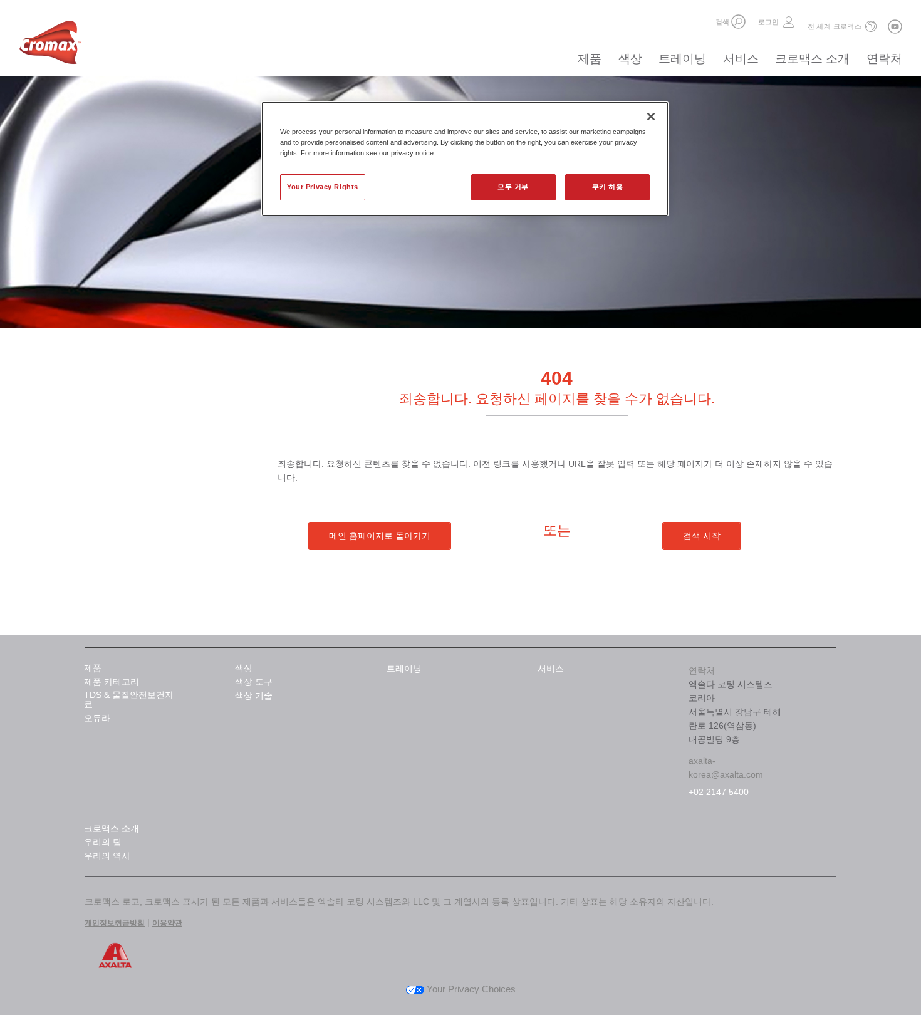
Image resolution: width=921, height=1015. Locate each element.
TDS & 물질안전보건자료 (129, 699)
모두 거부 (513, 186)
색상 (630, 58)
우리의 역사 (107, 856)
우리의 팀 (103, 842)
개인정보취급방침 (115, 923)
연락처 (884, 58)
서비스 (741, 58)
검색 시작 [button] (702, 536)
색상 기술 (254, 695)
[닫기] (651, 116)
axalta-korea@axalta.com (726, 767)
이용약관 (167, 923)
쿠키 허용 (607, 186)
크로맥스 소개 (812, 58)
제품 (589, 58)
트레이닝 (682, 58)
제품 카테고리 (111, 682)
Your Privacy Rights (322, 186)
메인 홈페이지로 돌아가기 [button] (379, 536)
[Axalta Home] (50, 46)
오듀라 (97, 718)
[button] (738, 21)
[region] (465, 159)
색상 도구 (254, 682)
